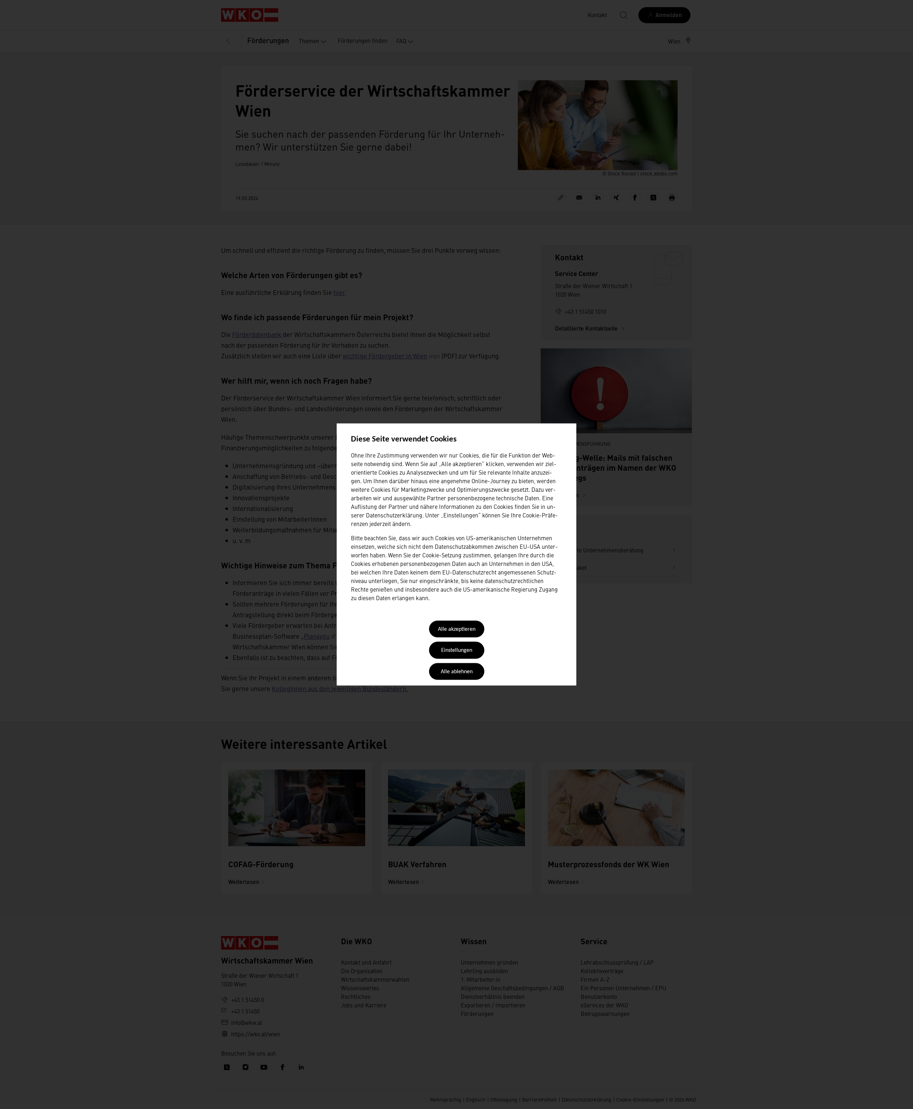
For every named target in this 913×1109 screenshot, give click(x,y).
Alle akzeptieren (456, 629)
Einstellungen (456, 651)
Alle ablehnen (457, 672)
